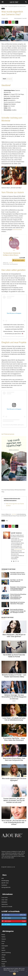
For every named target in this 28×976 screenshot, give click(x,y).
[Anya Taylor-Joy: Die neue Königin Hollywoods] (5, 582)
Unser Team (4, 899)
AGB (2, 878)
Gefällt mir (22, 914)
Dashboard (4, 885)
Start (2, 6)
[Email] (16, 22)
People (5, 6)
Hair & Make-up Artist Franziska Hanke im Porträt (14, 656)
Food (2, 943)
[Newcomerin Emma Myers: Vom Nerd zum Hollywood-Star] (14, 750)
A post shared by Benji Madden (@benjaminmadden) (15, 424)
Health (3, 948)
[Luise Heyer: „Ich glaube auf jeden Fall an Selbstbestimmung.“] (14, 710)
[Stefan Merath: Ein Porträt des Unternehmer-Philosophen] (5, 604)
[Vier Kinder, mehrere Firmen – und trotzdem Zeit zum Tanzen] (5, 575)
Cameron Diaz (14, 336)
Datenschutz (4, 904)
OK (14, 973)
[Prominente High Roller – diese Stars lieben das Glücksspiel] (14, 730)
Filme (7, 520)
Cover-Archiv (4, 897)
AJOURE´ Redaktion (16, 533)
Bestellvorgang (5, 880)
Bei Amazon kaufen (19, 260)
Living (2, 957)
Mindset (3, 959)
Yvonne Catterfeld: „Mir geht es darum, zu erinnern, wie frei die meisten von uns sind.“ (14, 800)
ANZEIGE (13, 700)
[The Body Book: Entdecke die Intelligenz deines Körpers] (14, 243)
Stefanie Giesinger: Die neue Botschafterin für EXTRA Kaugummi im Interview (14, 697)
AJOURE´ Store (5, 883)
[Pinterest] (9, 22)
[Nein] (26, 971)
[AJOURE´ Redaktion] (6, 547)
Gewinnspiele (4, 945)
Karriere (3, 950)
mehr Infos (11, 262)
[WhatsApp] (13, 22)
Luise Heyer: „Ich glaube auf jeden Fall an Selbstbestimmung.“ (14, 719)
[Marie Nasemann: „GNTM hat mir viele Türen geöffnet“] (14, 627)
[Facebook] (2, 22)
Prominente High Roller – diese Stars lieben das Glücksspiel (14, 739)
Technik (3, 966)
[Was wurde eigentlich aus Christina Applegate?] (14, 770)
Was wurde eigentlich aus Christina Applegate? (14, 779)
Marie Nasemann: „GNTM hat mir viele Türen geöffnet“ (14, 635)
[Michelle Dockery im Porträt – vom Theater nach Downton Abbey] (14, 667)
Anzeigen (9, 78)
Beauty (3, 934)
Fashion (3, 936)
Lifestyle (3, 954)
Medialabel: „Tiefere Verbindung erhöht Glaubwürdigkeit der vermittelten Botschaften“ (18, 588)
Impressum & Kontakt (6, 906)
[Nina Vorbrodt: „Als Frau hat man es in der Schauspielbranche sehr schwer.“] (14, 812)
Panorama (4, 961)
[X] (6, 22)
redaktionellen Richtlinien (19, 549)
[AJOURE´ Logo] (14, 2)
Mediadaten (4, 902)
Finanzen (3, 939)
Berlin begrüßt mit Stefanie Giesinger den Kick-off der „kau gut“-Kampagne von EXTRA (18, 611)
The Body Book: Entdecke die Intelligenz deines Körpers (11, 254)
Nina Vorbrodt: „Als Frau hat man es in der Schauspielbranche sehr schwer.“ (14, 822)
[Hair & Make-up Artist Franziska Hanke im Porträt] (14, 647)
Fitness (3, 941)
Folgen (23, 918)
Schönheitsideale (17, 229)
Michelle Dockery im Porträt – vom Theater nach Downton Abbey (14, 676)
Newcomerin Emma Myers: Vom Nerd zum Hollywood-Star (14, 759)
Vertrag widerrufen (5, 887)
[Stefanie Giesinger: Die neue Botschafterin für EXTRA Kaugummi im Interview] (14, 687)
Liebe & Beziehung (6, 952)
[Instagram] (13, 560)
